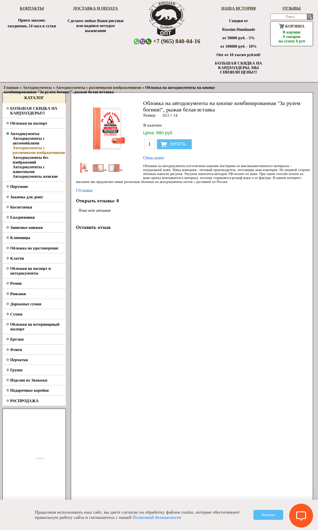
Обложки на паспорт (28, 123)
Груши (16, 370)
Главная (11, 87)
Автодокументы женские (35, 176)
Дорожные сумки (25, 304)
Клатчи (17, 258)
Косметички (21, 207)
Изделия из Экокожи (28, 380)
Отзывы (291, 8)
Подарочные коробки (29, 390)
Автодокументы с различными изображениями (98, 87)
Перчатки (19, 360)
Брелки (17, 339)
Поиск (310, 17)
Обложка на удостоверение (34, 248)
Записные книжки (26, 227)
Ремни (16, 283)
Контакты (32, 8)
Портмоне (19, 186)
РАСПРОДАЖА (24, 401)
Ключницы (20, 238)
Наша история (238, 8)
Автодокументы (25, 134)
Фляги (16, 350)
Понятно (268, 515)
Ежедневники (22, 217)
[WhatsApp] (137, 41)
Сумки (16, 314)
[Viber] (143, 41)
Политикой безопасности (157, 517)
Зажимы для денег (26, 197)
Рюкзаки (18, 294)
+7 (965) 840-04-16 (176, 41)
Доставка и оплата (95, 8)
